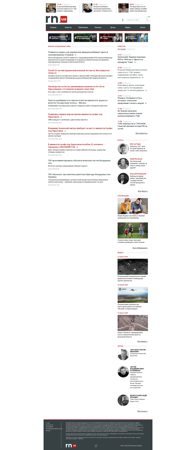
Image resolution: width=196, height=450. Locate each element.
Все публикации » (140, 248)
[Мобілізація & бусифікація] (85, 41)
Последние (122, 49)
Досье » (121, 346)
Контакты (49, 425)
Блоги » (121, 140)
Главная (53, 27)
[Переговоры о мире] (110, 41)
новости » (122, 46)
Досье (112, 27)
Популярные (131, 49)
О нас (48, 423)
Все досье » (142, 411)
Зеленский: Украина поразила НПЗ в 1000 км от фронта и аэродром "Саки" (131, 59)
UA (147, 16)
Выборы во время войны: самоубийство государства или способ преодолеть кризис (138, 180)
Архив (48, 430)
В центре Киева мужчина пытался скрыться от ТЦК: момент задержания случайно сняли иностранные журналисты (132, 74)
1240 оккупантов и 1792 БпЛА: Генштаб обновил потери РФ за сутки (132, 126)
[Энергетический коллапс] (59, 41)
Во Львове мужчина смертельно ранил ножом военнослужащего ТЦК (130, 113)
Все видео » (142, 341)
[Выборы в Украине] (136, 41)
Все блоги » (143, 191)
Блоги (142, 27)
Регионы (98, 27)
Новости (68, 27)
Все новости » (142, 133)
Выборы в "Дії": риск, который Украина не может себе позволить (138, 148)
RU (149, 16)
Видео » (121, 252)
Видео (127, 27)
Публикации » (124, 196)
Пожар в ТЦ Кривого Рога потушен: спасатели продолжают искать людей (131, 100)
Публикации (83, 27)
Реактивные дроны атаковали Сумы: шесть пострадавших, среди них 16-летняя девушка (131, 87)
